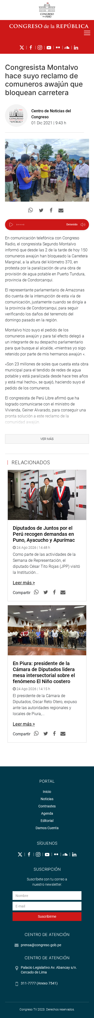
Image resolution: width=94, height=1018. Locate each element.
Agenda (47, 813)
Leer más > (24, 582)
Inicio (47, 792)
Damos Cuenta (47, 828)
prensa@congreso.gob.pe (41, 945)
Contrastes (47, 806)
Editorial (47, 821)
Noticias (47, 799)
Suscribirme (47, 916)
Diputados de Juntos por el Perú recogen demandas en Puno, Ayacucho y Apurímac (44, 534)
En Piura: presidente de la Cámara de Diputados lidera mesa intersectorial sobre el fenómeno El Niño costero (44, 672)
